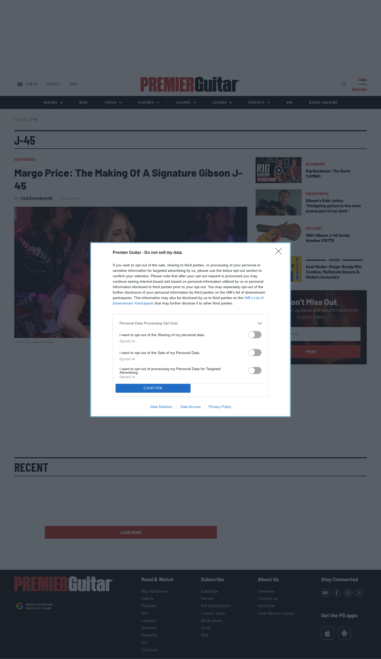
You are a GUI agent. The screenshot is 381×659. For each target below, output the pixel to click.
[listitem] (190, 323)
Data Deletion (161, 407)
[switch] (255, 334)
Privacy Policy (220, 407)
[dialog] (190, 330)
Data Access (190, 407)
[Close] (280, 253)
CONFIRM (153, 388)
